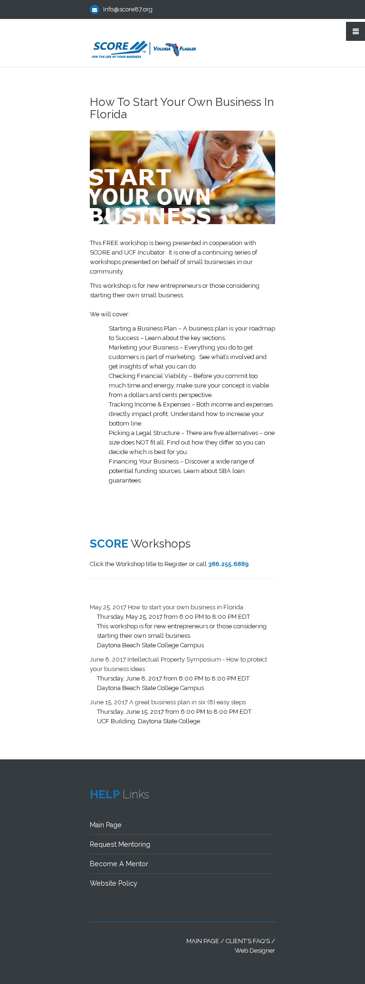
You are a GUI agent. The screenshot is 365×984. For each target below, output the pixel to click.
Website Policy (113, 883)
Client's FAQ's (248, 941)
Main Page (106, 825)
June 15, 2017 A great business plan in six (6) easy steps (168, 702)
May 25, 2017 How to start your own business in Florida (166, 607)
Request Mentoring (120, 844)
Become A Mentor (119, 864)
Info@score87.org (128, 9)
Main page (202, 941)
